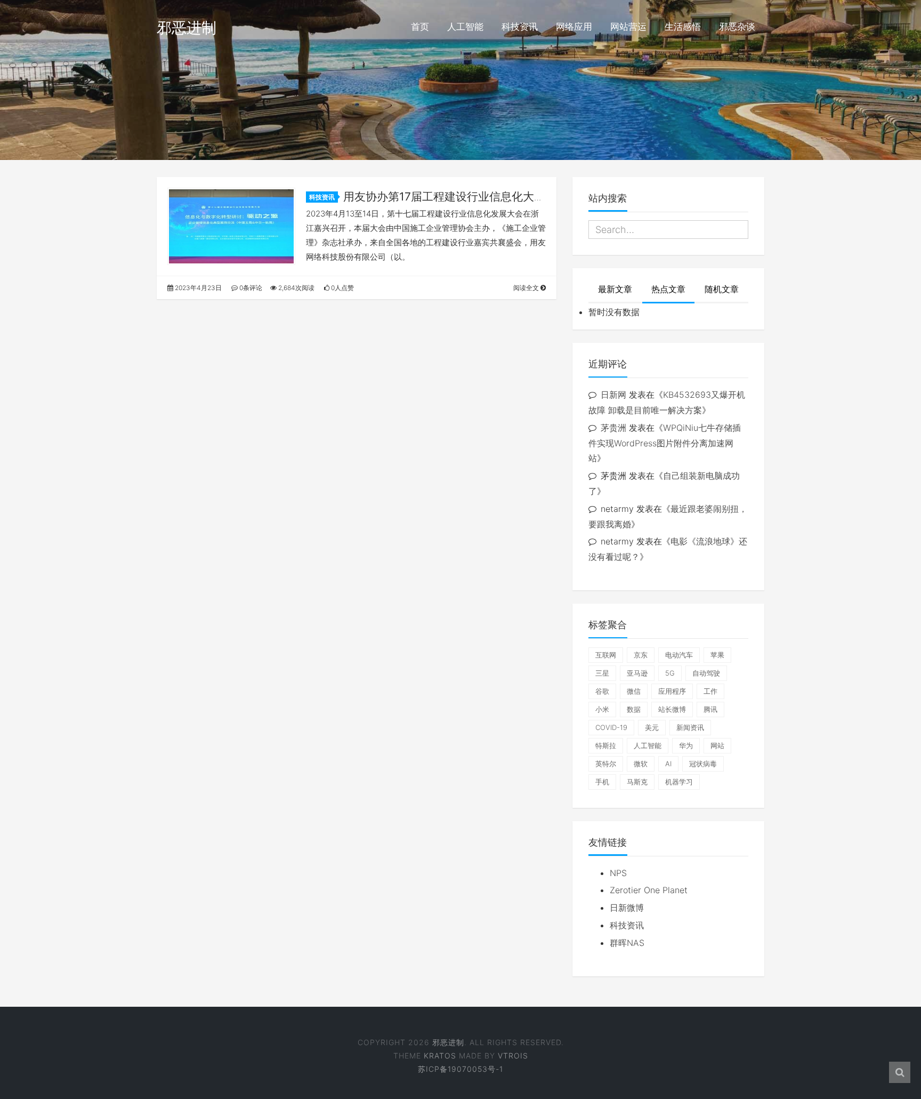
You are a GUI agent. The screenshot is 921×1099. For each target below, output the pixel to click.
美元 (652, 727)
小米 (602, 709)
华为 (686, 745)
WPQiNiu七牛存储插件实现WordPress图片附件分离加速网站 (664, 443)
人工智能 (465, 26)
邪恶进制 (186, 28)
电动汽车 (679, 655)
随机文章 (722, 289)
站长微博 (672, 709)
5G (670, 673)
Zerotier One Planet (649, 890)
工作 (710, 691)
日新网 (613, 394)
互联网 (605, 655)
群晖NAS (627, 942)
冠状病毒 (703, 763)
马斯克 (637, 781)
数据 (634, 709)
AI (668, 763)
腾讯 (710, 709)
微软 (641, 763)
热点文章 (668, 289)
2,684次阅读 (295, 288)
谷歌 (602, 691)
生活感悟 (683, 26)
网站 (717, 745)
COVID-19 (611, 727)
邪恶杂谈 (737, 26)
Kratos (440, 1055)
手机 (602, 781)
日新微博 (627, 907)
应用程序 (672, 691)
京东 (641, 655)
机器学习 (679, 781)
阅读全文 (526, 288)
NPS (618, 873)
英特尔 (605, 763)
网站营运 (628, 26)
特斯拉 (605, 745)
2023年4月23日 (197, 288)
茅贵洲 (613, 427)
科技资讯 (520, 26)
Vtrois (513, 1055)
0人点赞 (341, 288)
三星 (602, 673)
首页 (420, 26)
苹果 (717, 655)
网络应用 (574, 26)
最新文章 (615, 289)
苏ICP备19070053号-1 (460, 1068)
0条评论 (250, 288)
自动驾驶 (706, 673)
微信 (634, 691)
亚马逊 (637, 673)
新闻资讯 (690, 727)
